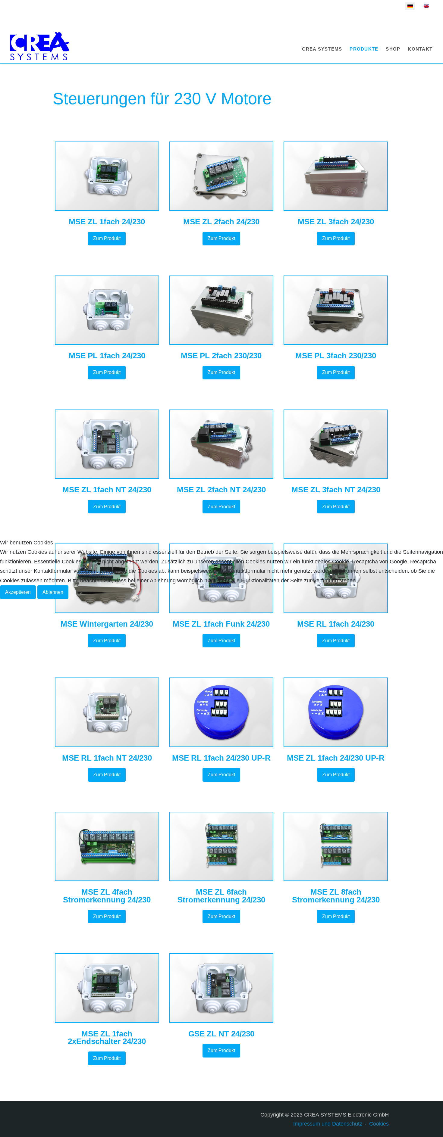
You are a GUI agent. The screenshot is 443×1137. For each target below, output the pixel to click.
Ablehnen (52, 592)
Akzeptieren (18, 592)
